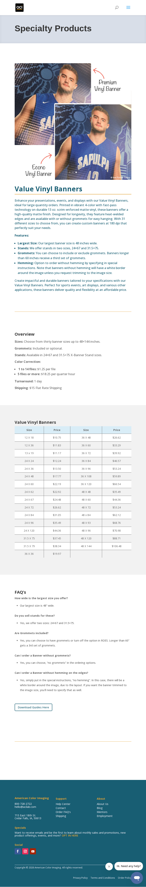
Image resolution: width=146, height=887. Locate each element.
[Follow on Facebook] (18, 851)
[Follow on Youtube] (33, 851)
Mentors (102, 812)
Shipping (61, 816)
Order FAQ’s (63, 812)
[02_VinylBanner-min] (73, 179)
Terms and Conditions (102, 877)
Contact (61, 808)
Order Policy (124, 877)
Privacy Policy (80, 877)
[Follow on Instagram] (25, 851)
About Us (102, 804)
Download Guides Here (33, 707)
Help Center (63, 804)
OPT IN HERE (70, 835)
